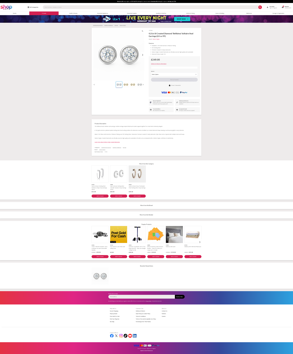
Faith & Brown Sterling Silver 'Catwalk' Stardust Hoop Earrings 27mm (118, 187)
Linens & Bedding (219, 13)
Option (152, 71)
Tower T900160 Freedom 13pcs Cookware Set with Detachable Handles (99, 248)
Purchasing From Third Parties (143, 321)
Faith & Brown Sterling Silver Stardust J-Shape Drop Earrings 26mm (99, 187)
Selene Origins (102, 149)
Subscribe (179, 297)
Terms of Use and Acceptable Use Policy (146, 319)
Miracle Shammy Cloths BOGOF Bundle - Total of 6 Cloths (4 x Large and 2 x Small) (155, 248)
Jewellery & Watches (161, 13)
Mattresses (249, 13)
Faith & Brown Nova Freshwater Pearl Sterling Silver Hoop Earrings (137, 186)
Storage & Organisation (278, 13)
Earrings (116, 25)
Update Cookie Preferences (146, 350)
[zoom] (142, 31)
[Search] (260, 7)
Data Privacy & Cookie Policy (143, 313)
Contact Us (164, 311)
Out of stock (174, 80)
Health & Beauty (73, 13)
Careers (164, 316)
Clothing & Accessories (98, 25)
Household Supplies (132, 13)
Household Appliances (102, 13)
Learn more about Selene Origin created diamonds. (107, 142)
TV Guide (44, 13)
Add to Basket (100, 196)
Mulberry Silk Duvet (170, 246)
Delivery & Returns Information (158, 64)
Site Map (112, 321)
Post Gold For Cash (114, 316)
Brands (14, 13)
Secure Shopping (114, 311)
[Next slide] (142, 55)
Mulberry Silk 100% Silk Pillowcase (192, 246)
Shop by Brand (113, 313)
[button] (119, 85)
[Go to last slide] (94, 84)
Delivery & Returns (140, 311)
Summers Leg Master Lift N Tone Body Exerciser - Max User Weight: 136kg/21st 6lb (137, 248)
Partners (164, 313)
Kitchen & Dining (190, 13)
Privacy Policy (148, 301)
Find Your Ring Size (114, 319)
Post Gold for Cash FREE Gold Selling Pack (117, 247)
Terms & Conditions (141, 316)
